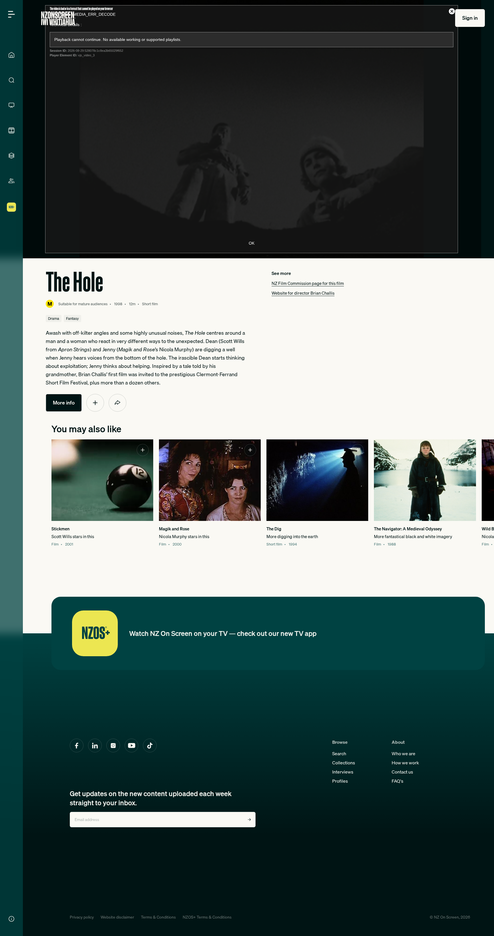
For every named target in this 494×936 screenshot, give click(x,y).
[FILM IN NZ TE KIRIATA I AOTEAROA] (11, 130)
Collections (343, 762)
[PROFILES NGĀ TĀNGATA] (11, 180)
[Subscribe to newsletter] (249, 819)
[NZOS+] (11, 207)
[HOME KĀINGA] (11, 55)
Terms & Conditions (158, 917)
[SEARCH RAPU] (11, 80)
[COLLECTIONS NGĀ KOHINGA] (11, 155)
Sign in (470, 18)
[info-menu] (11, 918)
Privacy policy (82, 917)
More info (64, 402)
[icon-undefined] (95, 403)
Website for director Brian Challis (303, 292)
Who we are (403, 753)
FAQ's (397, 781)
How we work (405, 762)
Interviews (342, 772)
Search (339, 753)
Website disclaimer (117, 917)
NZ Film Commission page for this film (308, 283)
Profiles (340, 781)
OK (251, 243)
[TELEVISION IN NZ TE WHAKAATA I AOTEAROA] (11, 105)
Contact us (402, 772)
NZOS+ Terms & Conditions (207, 917)
